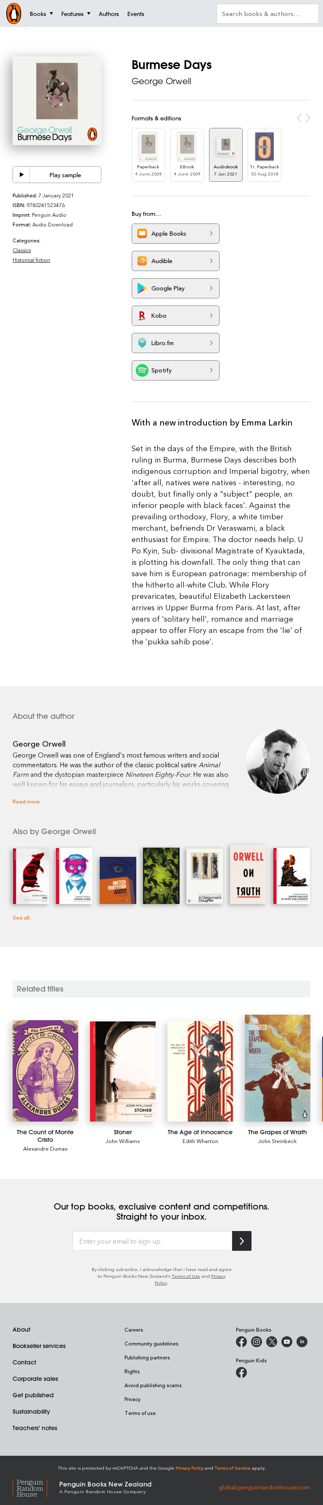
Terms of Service (232, 1467)
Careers (133, 1329)
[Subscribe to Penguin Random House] (242, 1241)
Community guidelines (151, 1343)
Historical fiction (31, 259)
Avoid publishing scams (153, 1385)
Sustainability (31, 1411)
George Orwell (161, 81)
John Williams (123, 1141)
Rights (132, 1371)
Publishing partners (147, 1357)
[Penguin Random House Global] (36, 1487)
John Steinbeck (277, 1141)
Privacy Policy (190, 1467)
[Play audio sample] (21, 175)
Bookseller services (39, 1346)
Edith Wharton (200, 1141)
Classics (22, 250)
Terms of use (140, 1413)
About (21, 1329)
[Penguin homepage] (13, 13)
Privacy (132, 1399)
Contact (24, 1362)
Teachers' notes (35, 1428)
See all (21, 917)
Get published (33, 1395)
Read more (26, 801)
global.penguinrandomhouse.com (264, 1486)
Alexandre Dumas (45, 1148)
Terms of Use (186, 1275)
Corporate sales (35, 1379)
